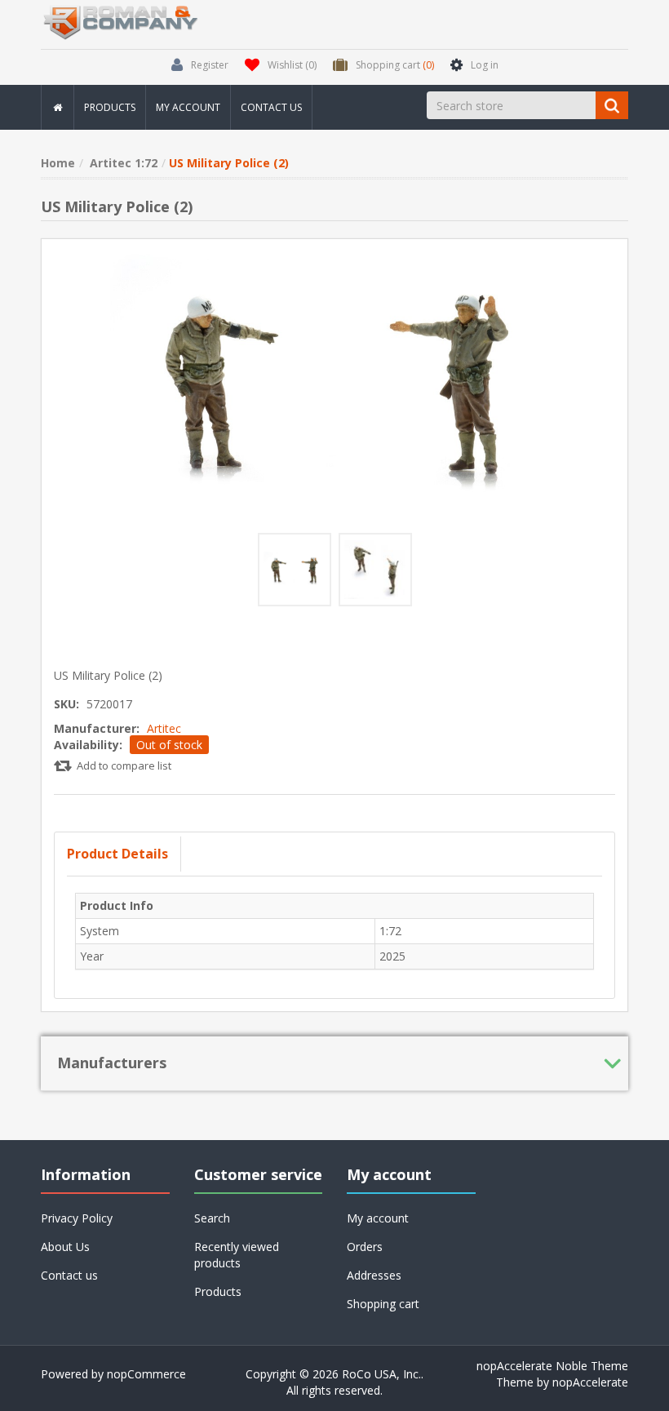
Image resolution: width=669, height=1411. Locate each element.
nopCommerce (146, 1374)
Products (109, 107)
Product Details (117, 854)
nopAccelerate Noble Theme (552, 1365)
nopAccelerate (590, 1382)
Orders (365, 1246)
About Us (65, 1246)
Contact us (271, 107)
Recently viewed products (236, 1255)
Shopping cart (383, 1303)
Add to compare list (124, 765)
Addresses (374, 1275)
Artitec (164, 728)
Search (212, 1218)
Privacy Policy (77, 1218)
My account (188, 107)
